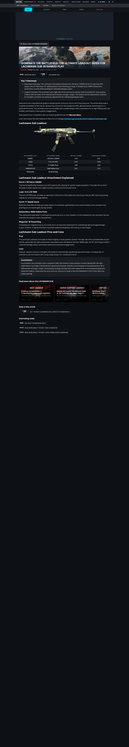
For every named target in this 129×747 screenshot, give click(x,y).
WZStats (24, 70)
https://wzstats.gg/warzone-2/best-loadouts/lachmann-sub (83, 119)
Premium (61, 39)
